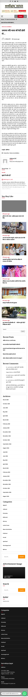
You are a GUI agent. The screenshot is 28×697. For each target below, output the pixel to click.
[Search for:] (10, 556)
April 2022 (5, 464)
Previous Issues (5, 694)
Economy (5, 513)
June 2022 (5, 456)
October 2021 (6, 488)
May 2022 (5, 460)
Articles (7, 692)
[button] (16, 16)
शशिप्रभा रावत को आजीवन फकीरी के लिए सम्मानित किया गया (14, 282)
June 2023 (5, 407)
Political (5, 533)
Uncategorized (7, 545)
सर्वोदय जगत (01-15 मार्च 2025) (9, 340)
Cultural (5, 509)
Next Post (5, 168)
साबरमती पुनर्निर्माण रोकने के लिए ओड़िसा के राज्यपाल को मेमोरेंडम (12, 260)
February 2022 (6, 472)
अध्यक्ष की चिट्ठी (17, 372)
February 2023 (6, 424)
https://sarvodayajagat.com (16, 161)
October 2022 (6, 440)
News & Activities (7, 26)
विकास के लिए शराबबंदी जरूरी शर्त (9, 354)
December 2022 (7, 432)
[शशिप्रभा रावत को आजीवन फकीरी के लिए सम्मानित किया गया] (14, 271)
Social (3, 172)
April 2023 (5, 416)
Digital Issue (14, 692)
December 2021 (7, 480)
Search (4, 329)
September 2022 (7, 444)
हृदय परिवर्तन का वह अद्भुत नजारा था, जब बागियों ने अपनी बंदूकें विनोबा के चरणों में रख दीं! (15, 387)
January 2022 (6, 476)
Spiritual (5, 541)
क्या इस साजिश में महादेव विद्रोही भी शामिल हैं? (11, 344)
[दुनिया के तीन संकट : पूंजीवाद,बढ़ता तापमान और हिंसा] (14, 206)
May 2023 (5, 411)
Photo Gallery (14, 694)
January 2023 (6, 428)
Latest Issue (6, 525)
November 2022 (7, 436)
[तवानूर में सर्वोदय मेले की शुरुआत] (14, 293)
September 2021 (7, 492)
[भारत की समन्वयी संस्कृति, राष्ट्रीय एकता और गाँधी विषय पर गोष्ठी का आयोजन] (14, 228)
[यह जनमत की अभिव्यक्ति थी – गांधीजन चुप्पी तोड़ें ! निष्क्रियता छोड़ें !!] (14, 312)
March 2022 (5, 468)
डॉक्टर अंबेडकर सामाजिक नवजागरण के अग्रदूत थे (12, 358)
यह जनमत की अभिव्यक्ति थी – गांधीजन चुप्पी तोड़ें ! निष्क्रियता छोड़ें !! (14, 323)
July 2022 (5, 452)
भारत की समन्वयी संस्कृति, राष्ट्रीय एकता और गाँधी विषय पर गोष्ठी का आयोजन (14, 238)
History (5, 521)
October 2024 (6, 403)
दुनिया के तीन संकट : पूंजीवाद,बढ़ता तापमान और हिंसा (13, 217)
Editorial (5, 517)
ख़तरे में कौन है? (6, 175)
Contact (21, 694)
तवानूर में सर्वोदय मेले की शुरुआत (10, 302)
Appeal (5, 505)
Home (2, 692)
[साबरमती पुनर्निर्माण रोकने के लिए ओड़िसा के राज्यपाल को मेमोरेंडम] (14, 249)
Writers (5, 549)
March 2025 (5, 399)
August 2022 (6, 448)
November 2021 (7, 484)
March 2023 (5, 420)
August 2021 (6, 496)
